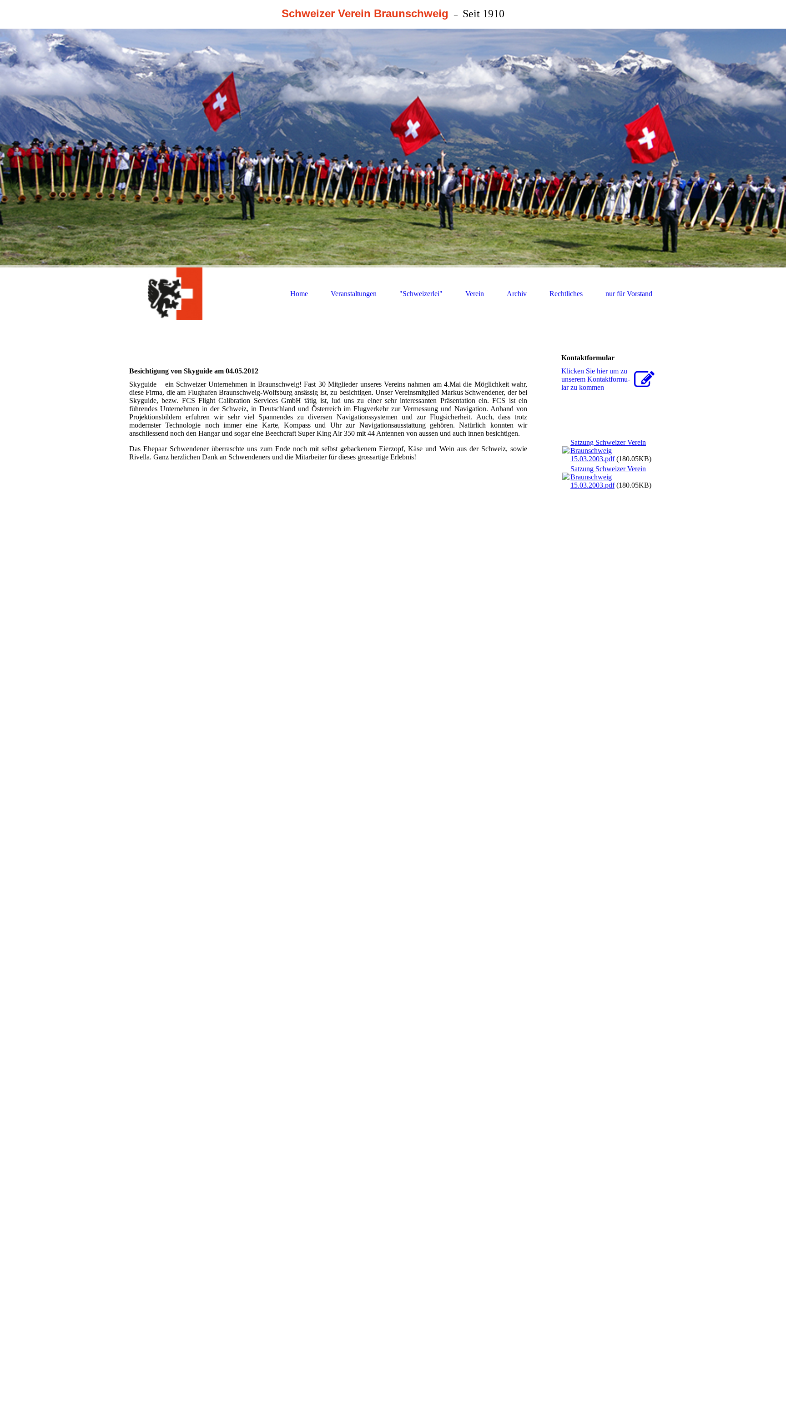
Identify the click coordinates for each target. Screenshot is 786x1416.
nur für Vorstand (628, 293)
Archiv (517, 293)
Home (299, 293)
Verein (474, 293)
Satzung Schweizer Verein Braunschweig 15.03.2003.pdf (608, 450)
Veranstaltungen (354, 293)
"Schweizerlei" (421, 293)
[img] (393, 148)
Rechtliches (566, 293)
